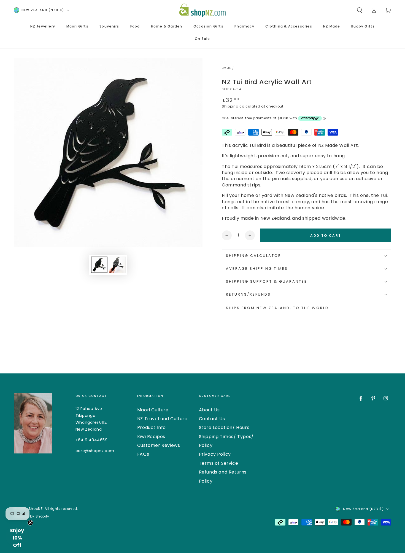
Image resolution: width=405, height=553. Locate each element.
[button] (359, 10)
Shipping (230, 106)
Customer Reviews (158, 445)
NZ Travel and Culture (162, 419)
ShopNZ (36, 508)
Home (226, 68)
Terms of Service (218, 463)
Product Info (151, 427)
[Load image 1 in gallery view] (99, 265)
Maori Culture (153, 410)
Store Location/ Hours (224, 427)
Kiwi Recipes (151, 436)
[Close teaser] (30, 523)
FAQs (143, 454)
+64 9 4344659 (91, 440)
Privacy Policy (215, 454)
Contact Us (212, 419)
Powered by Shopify (31, 516)
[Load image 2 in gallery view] (117, 265)
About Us (209, 410)
